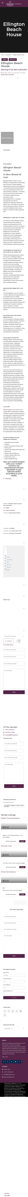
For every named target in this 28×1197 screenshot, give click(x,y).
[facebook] (4, 1011)
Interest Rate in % (8, 991)
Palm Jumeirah (9, 74)
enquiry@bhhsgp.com (11, 735)
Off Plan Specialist (10, 727)
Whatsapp (8, 478)
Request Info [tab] (7, 902)
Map (4, 542)
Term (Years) (6, 984)
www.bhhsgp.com (9, 1077)
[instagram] (4, 1015)
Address (6, 499)
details (22, 841)
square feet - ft (8, 1028)
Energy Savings (8, 489)
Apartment (8, 54)
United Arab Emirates (15, 1050)
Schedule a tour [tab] (20, 902)
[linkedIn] (12, 1011)
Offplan (5, 59)
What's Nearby (8, 595)
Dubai (2, 74)
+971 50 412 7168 (10, 732)
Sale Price (6, 972)
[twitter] (8, 1011)
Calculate (14, 997)
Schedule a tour (8, 630)
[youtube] (20, 1011)
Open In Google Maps (10, 515)
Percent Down (7, 978)
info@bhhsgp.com (9, 1074)
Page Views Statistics (10, 608)
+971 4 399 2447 (9, 729)
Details (5, 524)
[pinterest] (16, 1011)
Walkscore (6, 585)
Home (2, 54)
